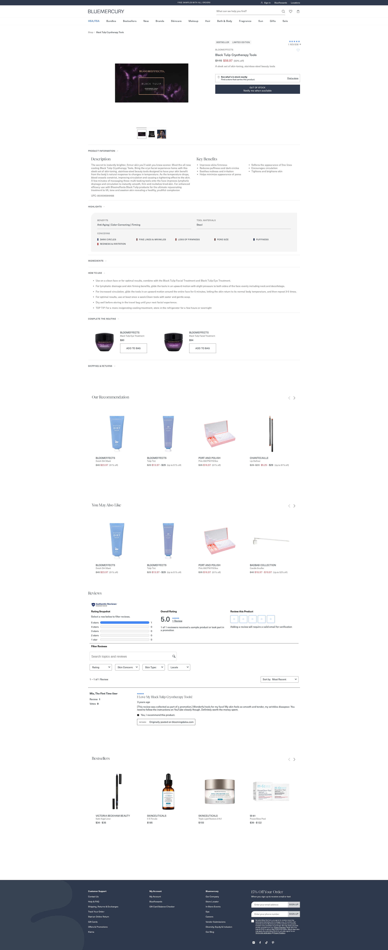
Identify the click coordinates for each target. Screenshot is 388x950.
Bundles (111, 21)
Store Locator (212, 901)
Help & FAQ (93, 901)
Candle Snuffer (257, 568)
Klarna (91, 932)
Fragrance (245, 21)
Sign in (267, 2)
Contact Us (93, 896)
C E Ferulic (152, 819)
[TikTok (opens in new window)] (266, 941)
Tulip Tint (151, 461)
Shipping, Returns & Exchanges (103, 906)
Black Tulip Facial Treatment (202, 336)
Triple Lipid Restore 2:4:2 (210, 819)
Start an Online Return (98, 916)
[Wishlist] (291, 11)
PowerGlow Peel (258, 819)
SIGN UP (294, 904)
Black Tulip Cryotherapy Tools (110, 32)
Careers (209, 916)
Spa (207, 911)
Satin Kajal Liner (103, 819)
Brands (160, 21)
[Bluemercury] (106, 11)
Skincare (176, 21)
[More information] (299, 44)
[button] (298, 11)
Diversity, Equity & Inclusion (219, 926)
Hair (207, 21)
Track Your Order (96, 911)
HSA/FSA (94, 21)
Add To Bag (133, 348)
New (146, 21)
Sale (285, 21)
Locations (295, 2)
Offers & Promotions (98, 926)
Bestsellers (130, 21)
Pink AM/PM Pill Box (208, 461)
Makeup (193, 21)
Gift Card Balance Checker (162, 906)
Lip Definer (255, 461)
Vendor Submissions (216, 921)
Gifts (273, 21)
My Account (155, 896)
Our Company (212, 896)
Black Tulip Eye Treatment (132, 336)
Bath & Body (224, 21)
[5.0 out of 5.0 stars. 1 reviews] (294, 41)
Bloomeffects (224, 49)
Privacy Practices (280, 928)
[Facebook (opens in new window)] (260, 941)
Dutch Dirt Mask (103, 461)
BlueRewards (280, 2)
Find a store (292, 78)
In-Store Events (213, 906)
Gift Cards (93, 921)
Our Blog (210, 932)
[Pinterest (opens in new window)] (272, 941)
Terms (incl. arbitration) (264, 933)
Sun (260, 21)
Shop (90, 32)
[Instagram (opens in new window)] (253, 941)
